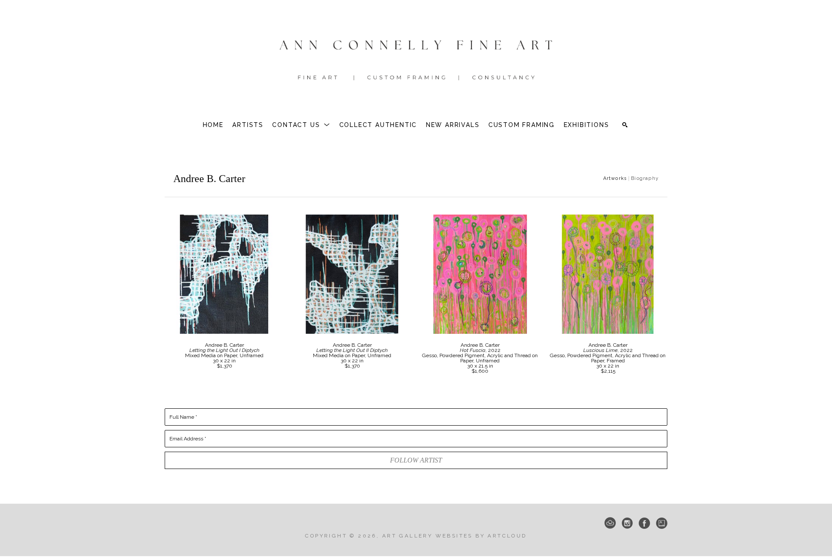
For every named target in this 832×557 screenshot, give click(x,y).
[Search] (624, 124)
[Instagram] (627, 523)
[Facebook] (644, 523)
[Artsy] (661, 523)
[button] (301, 124)
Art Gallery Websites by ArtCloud (454, 536)
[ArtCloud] (610, 523)
